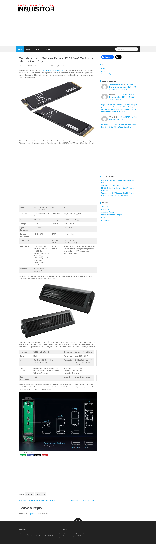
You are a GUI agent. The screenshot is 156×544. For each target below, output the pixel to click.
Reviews (37, 49)
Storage (67, 66)
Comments (106, 74)
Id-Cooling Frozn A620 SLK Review (113, 185)
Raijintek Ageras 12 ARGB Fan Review (81, 500)
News (28, 49)
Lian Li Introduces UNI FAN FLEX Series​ (114, 196)
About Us (104, 207)
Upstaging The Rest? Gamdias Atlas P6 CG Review (118, 193)
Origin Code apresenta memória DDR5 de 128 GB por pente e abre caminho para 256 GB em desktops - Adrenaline (119, 107)
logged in (31, 514)
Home (20, 49)
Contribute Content (107, 212)
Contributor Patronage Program (111, 215)
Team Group (41, 494)
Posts (103, 217)
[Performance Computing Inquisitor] (36, 8)
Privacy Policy (105, 220)
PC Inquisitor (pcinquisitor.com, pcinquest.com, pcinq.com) (37, 534)
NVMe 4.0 (29, 494)
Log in (103, 68)
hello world (105, 125)
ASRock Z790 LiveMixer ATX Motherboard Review (38, 500)
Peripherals (61, 66)
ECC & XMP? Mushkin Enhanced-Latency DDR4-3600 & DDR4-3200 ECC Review (122, 87)
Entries (105, 71)
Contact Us (105, 209)
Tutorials (47, 49)
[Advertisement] (98, 23)
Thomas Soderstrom (43, 66)
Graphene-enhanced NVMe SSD (53, 70)
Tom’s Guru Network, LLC (40, 536)
